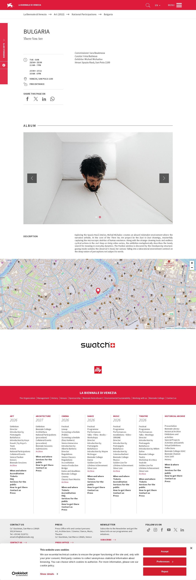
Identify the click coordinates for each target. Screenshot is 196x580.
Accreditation (17, 473)
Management (43, 398)
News (167, 467)
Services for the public (18, 483)
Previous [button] (32, 178)
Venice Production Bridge (70, 466)
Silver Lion (92, 468)
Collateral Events (17, 454)
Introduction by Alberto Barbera (69, 447)
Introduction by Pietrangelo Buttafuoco (17, 435)
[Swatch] (98, 345)
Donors (13, 459)
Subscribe (105, 539)
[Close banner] (191, 548)
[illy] (98, 369)
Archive (13, 465)
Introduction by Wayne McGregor (97, 453)
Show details (47, 574)
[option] (98, 178)
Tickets (14, 476)
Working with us (140, 398)
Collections (170, 448)
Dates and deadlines (71, 471)
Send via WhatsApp (52, 99)
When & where (172, 464)
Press (13, 493)
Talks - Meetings (146, 434)
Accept (164, 551)
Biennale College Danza (95, 458)
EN (156, 5)
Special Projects (172, 440)
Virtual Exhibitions (173, 445)
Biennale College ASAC (175, 451)
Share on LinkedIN (44, 99)
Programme (92, 429)
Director (13, 429)
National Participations (20, 451)
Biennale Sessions (18, 462)
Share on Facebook (27, 99)
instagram (155, 531)
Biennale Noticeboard (93, 398)
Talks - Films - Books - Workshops (97, 436)
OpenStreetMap (180, 328)
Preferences (163, 561)
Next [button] (164, 178)
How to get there (19, 487)
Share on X (36, 99)
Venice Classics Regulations (69, 458)
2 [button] (100, 217)
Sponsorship (75, 398)
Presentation (171, 426)
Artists (13, 448)
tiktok (148, 531)
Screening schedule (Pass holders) (71, 439)
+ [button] (192, 263)
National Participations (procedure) (46, 436)
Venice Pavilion (16, 457)
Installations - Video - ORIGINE (122, 436)
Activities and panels (174, 442)
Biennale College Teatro (146, 455)
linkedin (182, 531)
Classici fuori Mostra (71, 479)
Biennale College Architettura (43, 430)
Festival (65, 426)
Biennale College (156, 398)
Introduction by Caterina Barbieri (120, 453)
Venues (63, 398)
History (54, 398)
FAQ (12, 479)
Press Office (62, 542)
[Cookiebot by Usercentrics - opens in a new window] (19, 574)
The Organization (27, 398)
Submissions (41, 448)
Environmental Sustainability (117, 398)
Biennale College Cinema (69, 475)
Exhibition (14, 426)
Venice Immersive (70, 443)
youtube (169, 531)
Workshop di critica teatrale (148, 461)
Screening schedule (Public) (71, 433)
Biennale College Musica (120, 458)
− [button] (192, 267)
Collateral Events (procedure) (43, 441)
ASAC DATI (169, 456)
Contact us (171, 398)
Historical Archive (173, 431)
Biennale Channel (172, 453)
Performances (94, 432)
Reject (164, 571)
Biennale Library (172, 428)
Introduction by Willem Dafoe (149, 450)
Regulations (67, 454)
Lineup (65, 429)
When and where (18, 470)
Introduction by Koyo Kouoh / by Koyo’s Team (19, 443)
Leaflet (168, 328)
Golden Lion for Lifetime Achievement (97, 464)
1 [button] (96, 217)
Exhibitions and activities (171, 435)
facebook (162, 531)
